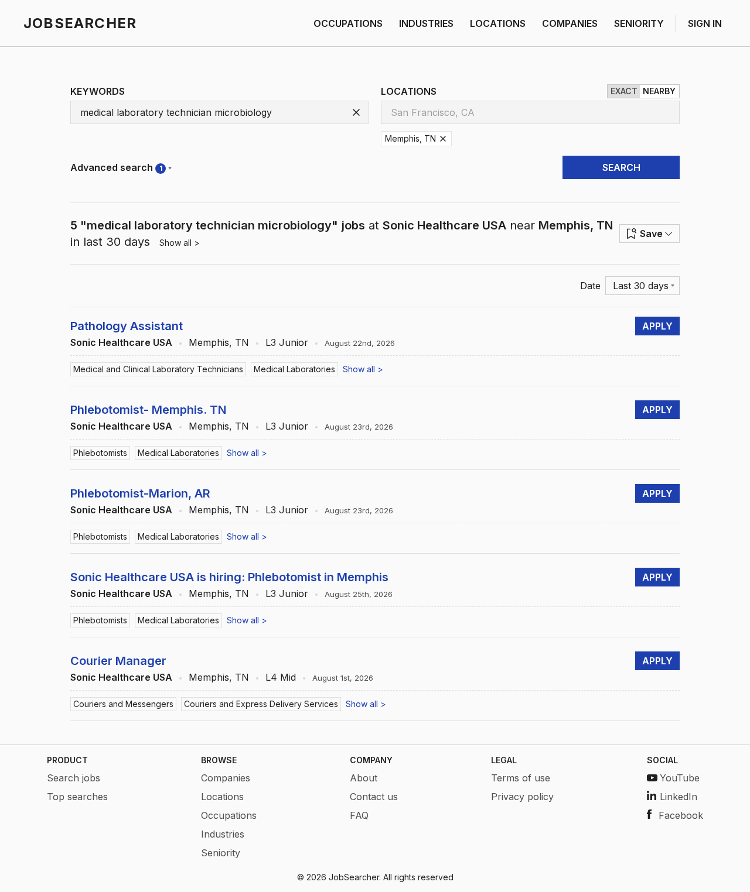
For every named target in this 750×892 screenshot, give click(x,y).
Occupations (229, 815)
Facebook (681, 815)
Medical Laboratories (294, 369)
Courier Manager (118, 661)
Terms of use (520, 778)
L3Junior (286, 342)
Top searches (77, 796)
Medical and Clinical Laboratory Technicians (158, 369)
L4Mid (280, 677)
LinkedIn (678, 796)
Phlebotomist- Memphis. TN (148, 410)
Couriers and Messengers (123, 704)
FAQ (359, 815)
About (363, 778)
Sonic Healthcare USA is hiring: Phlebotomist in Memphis (229, 577)
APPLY (657, 326)
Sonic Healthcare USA (121, 342)
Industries (222, 834)
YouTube (680, 778)
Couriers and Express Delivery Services (261, 704)
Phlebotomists (100, 453)
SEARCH (621, 167)
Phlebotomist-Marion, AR (140, 493)
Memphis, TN (219, 342)
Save (651, 233)
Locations (222, 796)
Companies (225, 778)
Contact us (374, 796)
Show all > (179, 243)
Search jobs (73, 778)
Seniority (220, 853)
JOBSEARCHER (80, 23)
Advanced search (116, 167)
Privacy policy (522, 796)
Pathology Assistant (126, 326)
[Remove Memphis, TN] (443, 138)
